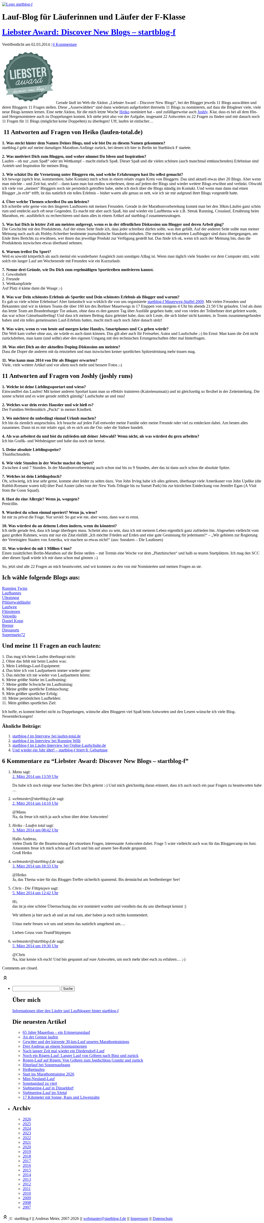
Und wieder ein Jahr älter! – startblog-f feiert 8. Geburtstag (60, 750)
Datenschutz (163, 1218)
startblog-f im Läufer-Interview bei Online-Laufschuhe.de (59, 745)
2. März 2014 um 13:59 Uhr (35, 776)
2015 (27, 1170)
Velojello (9, 616)
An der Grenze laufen (40, 1037)
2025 (27, 1124)
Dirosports (10, 630)
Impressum (139, 1218)
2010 (27, 1193)
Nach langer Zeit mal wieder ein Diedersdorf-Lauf (63, 1051)
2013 (27, 1179)
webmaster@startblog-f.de (104, 1218)
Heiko (124, 112)
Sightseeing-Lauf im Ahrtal (45, 1092)
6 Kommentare (65, 44)
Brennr (7, 625)
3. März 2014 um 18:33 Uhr (35, 866)
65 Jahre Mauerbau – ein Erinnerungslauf (56, 1032)
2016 (27, 1165)
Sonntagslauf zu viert (40, 1083)
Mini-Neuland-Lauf (39, 1079)
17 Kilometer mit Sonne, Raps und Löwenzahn (61, 1097)
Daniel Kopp (12, 621)
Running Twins (14, 588)
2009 (27, 1198)
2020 (27, 1147)
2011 (27, 1188)
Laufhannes (11, 593)
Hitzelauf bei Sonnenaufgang (46, 1065)
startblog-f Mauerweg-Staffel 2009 (175, 301)
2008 (27, 1202)
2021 (27, 1142)
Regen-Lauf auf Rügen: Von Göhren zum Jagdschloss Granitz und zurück (83, 1060)
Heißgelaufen (34, 1069)
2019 (27, 1151)
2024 (27, 1128)
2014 (27, 1175)
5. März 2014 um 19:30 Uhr (35, 946)
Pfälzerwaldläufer (16, 602)
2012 (27, 1184)
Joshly (202, 112)
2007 (27, 1207)
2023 (27, 1133)
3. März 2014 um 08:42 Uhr (35, 830)
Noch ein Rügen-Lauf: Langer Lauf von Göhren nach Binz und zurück (80, 1055)
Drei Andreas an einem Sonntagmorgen (55, 1046)
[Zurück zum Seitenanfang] (5, 979)
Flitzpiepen (11, 611)
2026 (27, 1119)
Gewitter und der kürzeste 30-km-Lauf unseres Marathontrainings (76, 1041)
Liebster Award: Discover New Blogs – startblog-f (89, 32)
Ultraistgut (10, 597)
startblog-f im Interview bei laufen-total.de (46, 736)
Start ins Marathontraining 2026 (48, 1074)
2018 (27, 1156)
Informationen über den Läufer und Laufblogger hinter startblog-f (65, 1011)
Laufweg (9, 607)
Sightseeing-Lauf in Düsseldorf (48, 1088)
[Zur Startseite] (17, 4)
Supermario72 (13, 634)
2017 (27, 1161)
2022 (27, 1137)
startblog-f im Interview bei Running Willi (46, 741)
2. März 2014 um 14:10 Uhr (35, 803)
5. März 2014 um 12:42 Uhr (35, 893)
